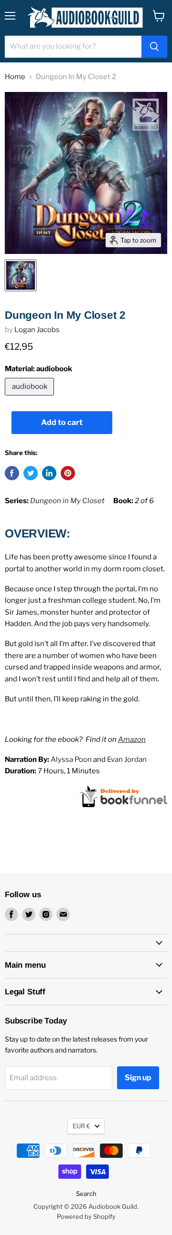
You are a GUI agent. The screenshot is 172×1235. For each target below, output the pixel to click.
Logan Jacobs (37, 329)
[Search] (154, 47)
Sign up (138, 1077)
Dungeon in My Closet (67, 500)
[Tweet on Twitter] (30, 473)
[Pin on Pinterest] (68, 473)
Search (86, 1193)
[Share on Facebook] (12, 473)
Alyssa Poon (71, 759)
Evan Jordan (127, 759)
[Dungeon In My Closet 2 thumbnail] (20, 275)
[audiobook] (30, 398)
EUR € (81, 1126)
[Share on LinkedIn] (49, 473)
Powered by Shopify (86, 1216)
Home (15, 77)
